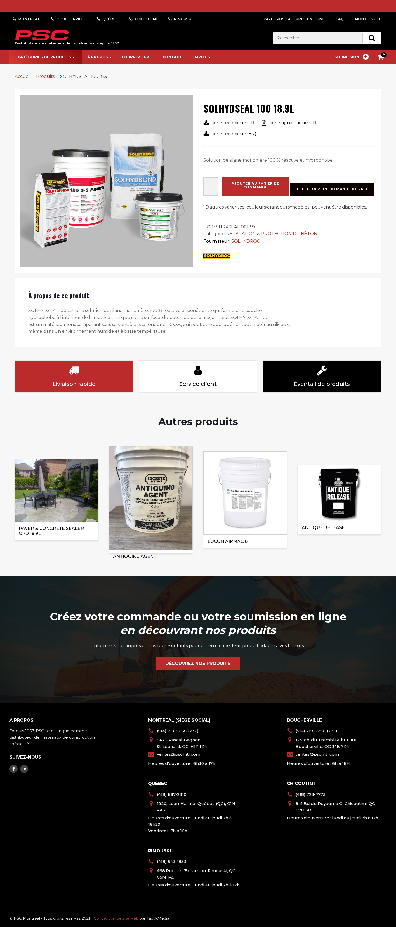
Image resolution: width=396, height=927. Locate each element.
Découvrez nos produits (198, 663)
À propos (97, 57)
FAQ (340, 19)
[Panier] (382, 58)
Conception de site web (116, 918)
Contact (172, 57)
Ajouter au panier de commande (255, 185)
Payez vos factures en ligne (294, 19)
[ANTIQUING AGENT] (151, 499)
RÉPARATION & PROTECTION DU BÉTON (271, 233)
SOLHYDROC (245, 241)
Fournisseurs (137, 57)
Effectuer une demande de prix (332, 189)
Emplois (201, 57)
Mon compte (368, 19)
